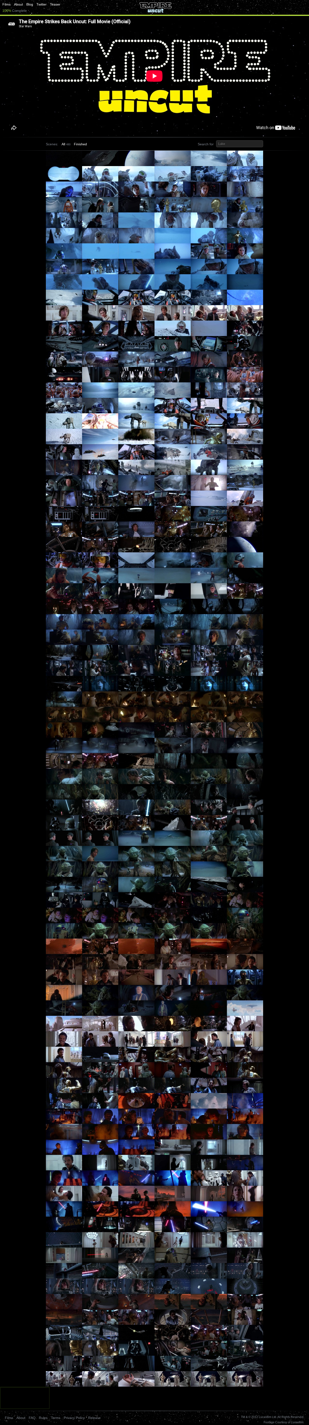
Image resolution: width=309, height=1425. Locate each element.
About (18, 4)
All (63, 144)
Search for (206, 144)
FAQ (32, 1418)
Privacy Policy (74, 1418)
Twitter (41, 4)
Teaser (55, 4)
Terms (55, 1418)
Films (6, 4)
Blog (29, 4)
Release (94, 1418)
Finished (80, 144)
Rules (43, 1418)
